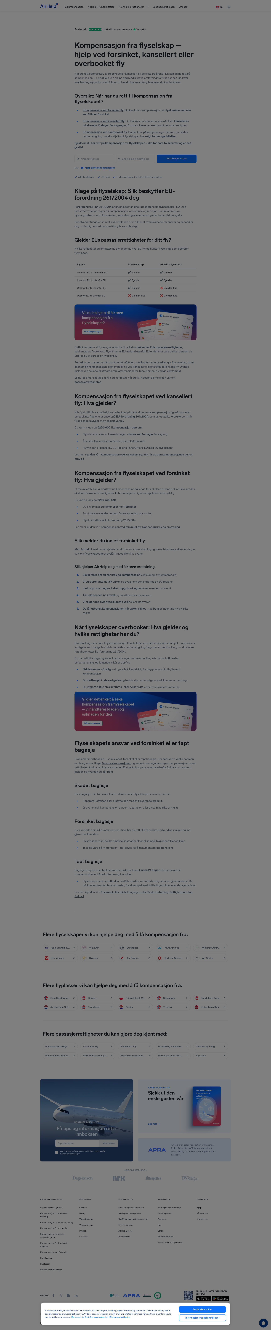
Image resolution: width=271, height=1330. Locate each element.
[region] (135, 1314)
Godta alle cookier (202, 1309)
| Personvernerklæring (119, 1317)
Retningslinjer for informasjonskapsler (89, 1317)
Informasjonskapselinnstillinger (202, 1318)
